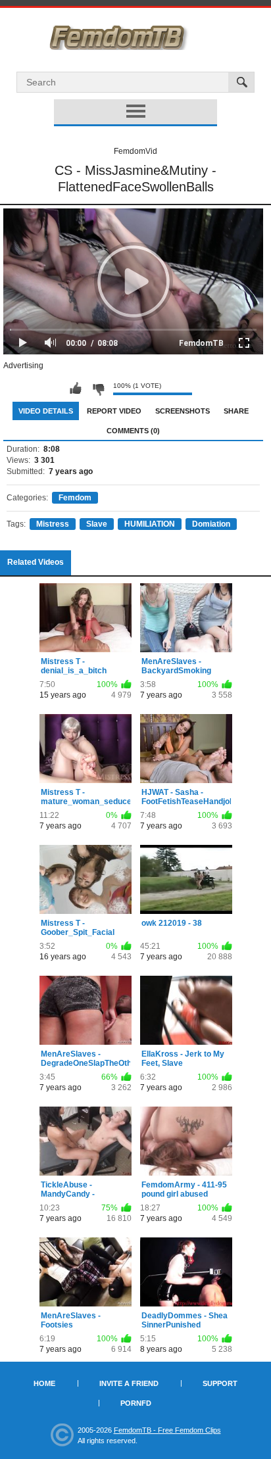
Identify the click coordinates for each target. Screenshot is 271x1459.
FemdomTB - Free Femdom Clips (167, 1430)
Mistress (52, 524)
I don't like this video (98, 388)
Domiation (211, 524)
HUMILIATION (149, 524)
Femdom (75, 497)
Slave (96, 524)
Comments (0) (133, 431)
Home (44, 1383)
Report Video (114, 411)
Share (236, 411)
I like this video (75, 388)
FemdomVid (135, 151)
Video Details (45, 411)
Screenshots (182, 411)
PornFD (135, 1403)
